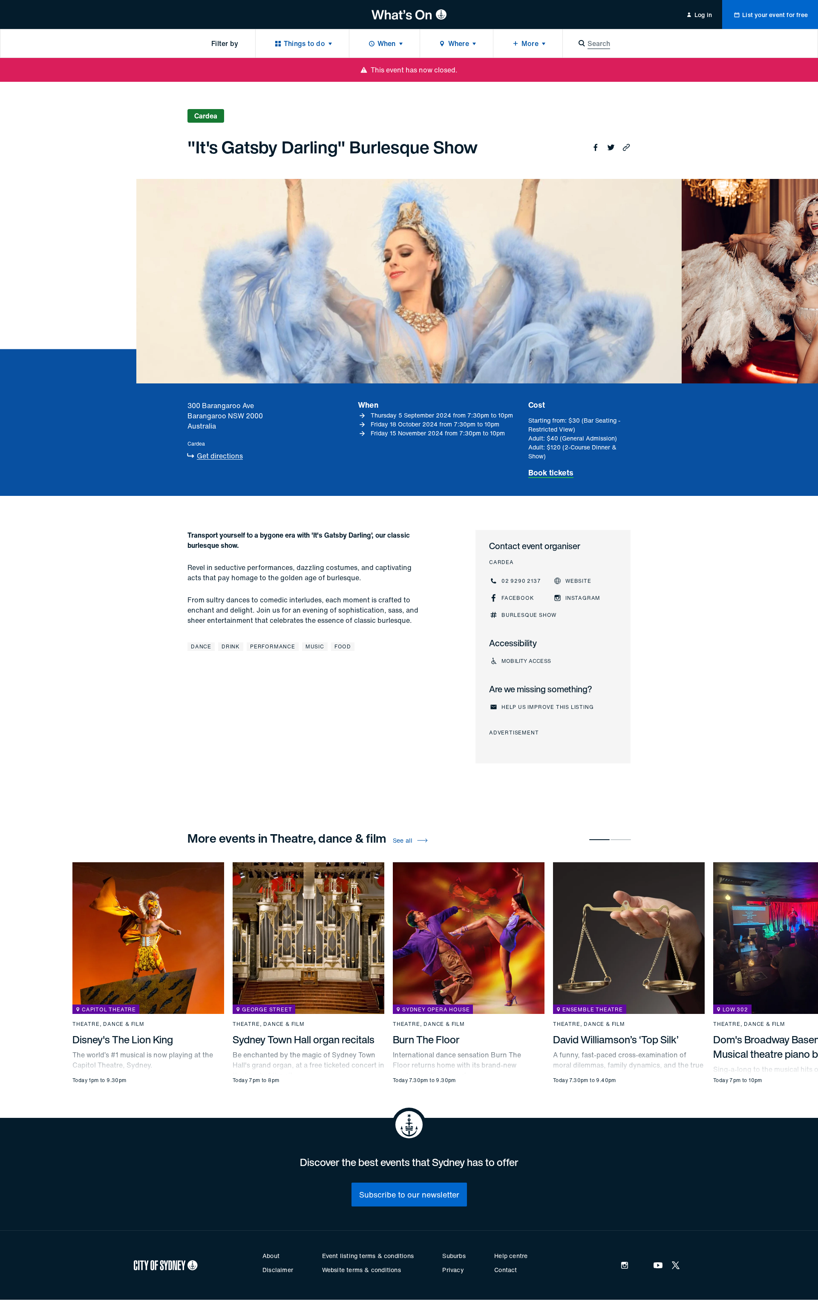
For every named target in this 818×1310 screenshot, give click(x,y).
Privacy (453, 1269)
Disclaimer (277, 1269)
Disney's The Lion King (122, 1039)
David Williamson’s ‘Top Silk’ (616, 1039)
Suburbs (453, 1255)
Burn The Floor (426, 1039)
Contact (505, 1269)
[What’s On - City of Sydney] (409, 14)
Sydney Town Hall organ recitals (303, 1039)
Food (342, 646)
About (270, 1255)
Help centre (510, 1255)
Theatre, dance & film (108, 1024)
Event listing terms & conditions (368, 1255)
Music (314, 646)
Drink (231, 646)
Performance (272, 646)
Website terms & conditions (361, 1269)
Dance (201, 646)
